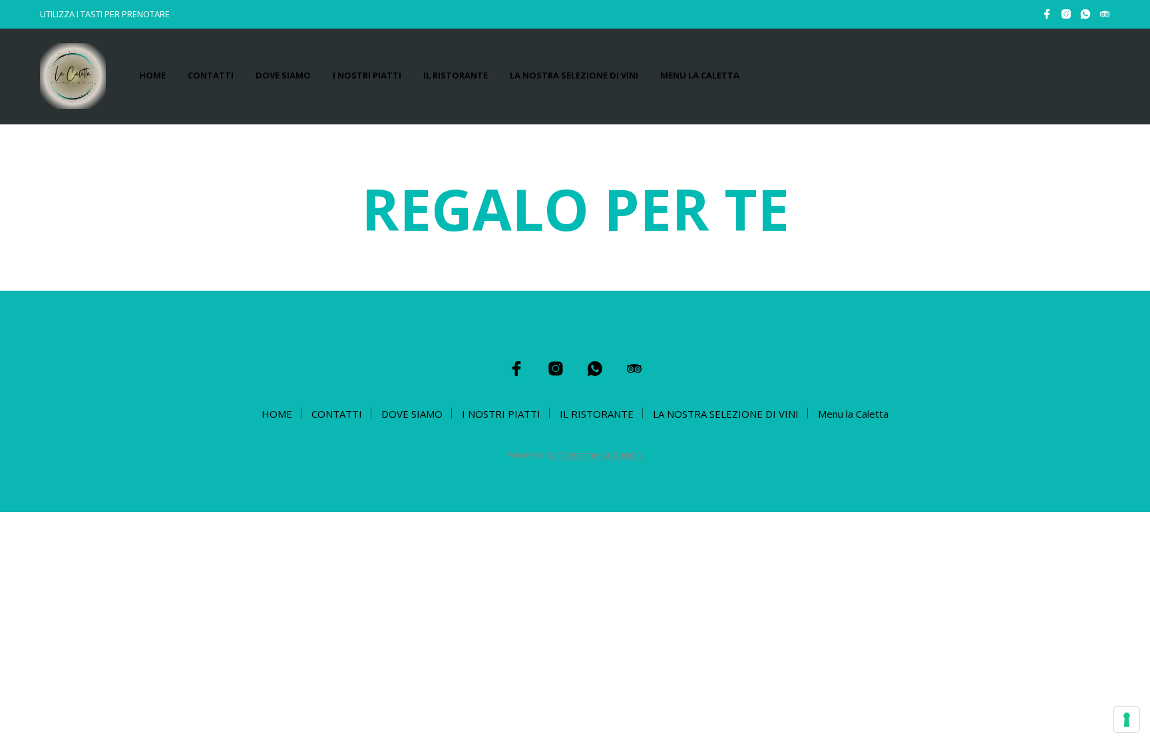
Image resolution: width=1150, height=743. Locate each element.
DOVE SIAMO (283, 75)
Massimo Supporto (601, 455)
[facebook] (1047, 14)
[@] (1085, 14)
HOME (152, 75)
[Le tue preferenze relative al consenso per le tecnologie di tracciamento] (1126, 719)
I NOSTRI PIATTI (367, 75)
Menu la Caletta (699, 75)
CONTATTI (211, 75)
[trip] (1104, 14)
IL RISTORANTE (455, 75)
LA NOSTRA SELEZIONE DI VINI (574, 75)
